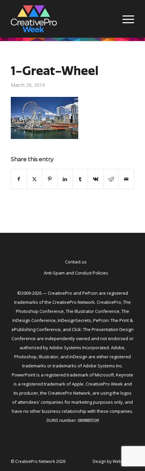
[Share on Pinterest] (49, 179)
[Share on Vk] (95, 179)
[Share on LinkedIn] (65, 179)
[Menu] (125, 18)
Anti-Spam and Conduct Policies (76, 273)
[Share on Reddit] (111, 179)
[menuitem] (125, 18)
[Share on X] (34, 179)
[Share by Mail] (126, 179)
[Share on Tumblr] (80, 179)
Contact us (76, 262)
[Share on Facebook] (18, 179)
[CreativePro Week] (60, 18)
